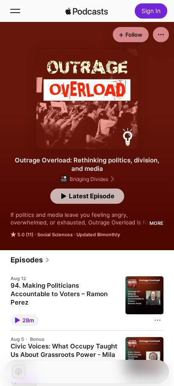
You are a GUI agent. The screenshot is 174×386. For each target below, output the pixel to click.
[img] (86, 11)
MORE (156, 223)
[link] (30, 260)
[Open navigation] (15, 11)
